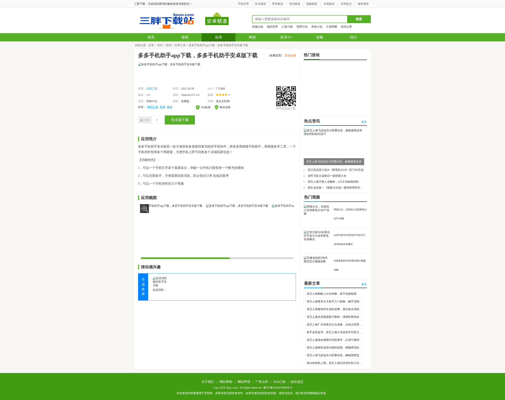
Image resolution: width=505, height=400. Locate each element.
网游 (252, 37)
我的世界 (272, 26)
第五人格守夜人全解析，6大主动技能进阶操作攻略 (339, 181)
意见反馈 (290, 55)
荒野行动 (302, 26)
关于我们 (208, 381)
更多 (364, 122)
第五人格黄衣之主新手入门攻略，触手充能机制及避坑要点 (335, 301)
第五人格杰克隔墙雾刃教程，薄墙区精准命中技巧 (335, 316)
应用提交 (346, 3)
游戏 (184, 37)
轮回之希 (346, 26)
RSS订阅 (279, 381)
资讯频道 (294, 3)
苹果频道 (277, 3)
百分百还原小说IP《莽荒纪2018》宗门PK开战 (336, 169)
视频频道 (311, 3)
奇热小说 (316, 26)
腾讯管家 (225, 107)
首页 (151, 37)
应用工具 (180, 45)
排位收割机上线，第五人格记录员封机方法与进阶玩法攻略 (335, 363)
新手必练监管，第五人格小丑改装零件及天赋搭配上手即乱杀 (335, 332)
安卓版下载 (180, 120)
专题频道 (329, 3)
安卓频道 (260, 3)
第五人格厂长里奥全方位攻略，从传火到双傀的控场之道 (335, 324)
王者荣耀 (331, 26)
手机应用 (243, 3)
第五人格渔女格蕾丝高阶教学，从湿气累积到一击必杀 (335, 339)
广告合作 (261, 381)
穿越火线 (257, 26)
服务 (169, 107)
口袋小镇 (287, 26)
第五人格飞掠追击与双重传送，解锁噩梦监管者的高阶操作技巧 (335, 355)
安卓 (160, 45)
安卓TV (286, 37)
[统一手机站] (166, 27)
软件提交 (297, 381)
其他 (162, 107)
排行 (353, 37)
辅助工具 (152, 107)
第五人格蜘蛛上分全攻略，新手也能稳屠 (331, 293)
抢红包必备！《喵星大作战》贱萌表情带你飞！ (337, 187)
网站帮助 (226, 381)
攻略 (319, 37)
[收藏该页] (275, 55)
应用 (218, 37)
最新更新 (363, 3)
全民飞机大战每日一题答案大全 (327, 175)
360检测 (205, 107)
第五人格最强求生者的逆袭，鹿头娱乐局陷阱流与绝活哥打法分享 (335, 309)
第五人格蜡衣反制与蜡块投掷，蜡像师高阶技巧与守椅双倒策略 (335, 347)
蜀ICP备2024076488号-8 (277, 387)
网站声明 (244, 381)
